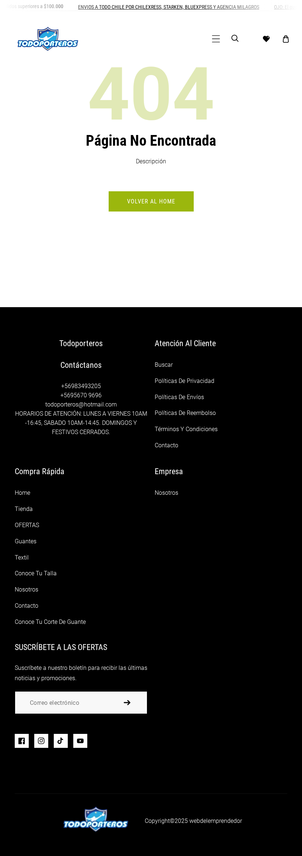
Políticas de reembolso (185, 412)
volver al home (151, 201)
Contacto (166, 445)
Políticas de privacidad (184, 380)
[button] (216, 39)
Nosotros (26, 589)
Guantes (25, 541)
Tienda (24, 508)
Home (22, 492)
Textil (22, 557)
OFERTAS (27, 525)
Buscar (164, 364)
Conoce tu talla (36, 573)
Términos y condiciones (186, 429)
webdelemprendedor (215, 820)
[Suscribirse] (127, 703)
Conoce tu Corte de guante (50, 621)
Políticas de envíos (179, 397)
